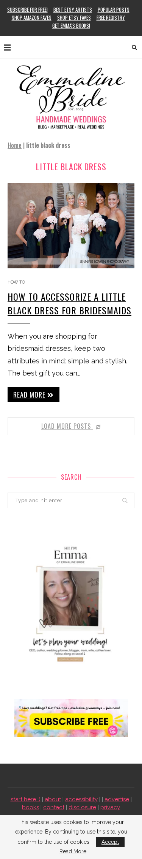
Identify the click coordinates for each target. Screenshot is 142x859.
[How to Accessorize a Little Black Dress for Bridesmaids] (71, 225)
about (53, 799)
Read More (72, 851)
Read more (29, 394)
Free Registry (111, 17)
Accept (110, 842)
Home (15, 145)
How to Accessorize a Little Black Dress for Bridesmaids (69, 303)
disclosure (82, 807)
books (30, 807)
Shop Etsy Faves (74, 17)
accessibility (81, 799)
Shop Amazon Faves (31, 17)
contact (53, 807)
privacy (110, 807)
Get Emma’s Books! (71, 25)
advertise (117, 799)
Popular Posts (114, 9)
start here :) (26, 799)
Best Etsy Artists (72, 9)
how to (16, 282)
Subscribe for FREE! (27, 9)
